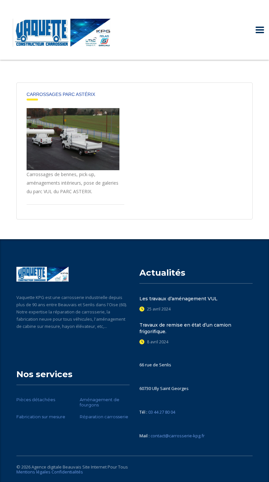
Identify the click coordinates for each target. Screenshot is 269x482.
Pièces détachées (35, 399)
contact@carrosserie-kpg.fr (178, 436)
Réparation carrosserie (104, 416)
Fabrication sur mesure (40, 416)
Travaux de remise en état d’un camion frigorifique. (185, 328)
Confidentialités (67, 472)
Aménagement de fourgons (99, 402)
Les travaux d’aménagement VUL (178, 299)
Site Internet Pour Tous (105, 467)
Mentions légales (33, 472)
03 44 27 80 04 (161, 412)
